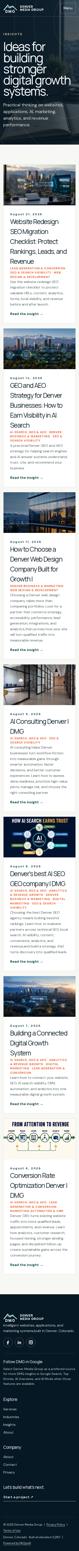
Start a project (18, 1497)
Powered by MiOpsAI (17, 1543)
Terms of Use (12, 1530)
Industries (11, 1417)
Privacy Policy (56, 1524)
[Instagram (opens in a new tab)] (30, 1342)
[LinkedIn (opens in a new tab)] (19, 1342)
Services (10, 1409)
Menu (68, 8)
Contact (10, 1464)
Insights (9, 1424)
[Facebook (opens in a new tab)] (8, 1342)
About (8, 1432)
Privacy (9, 1472)
